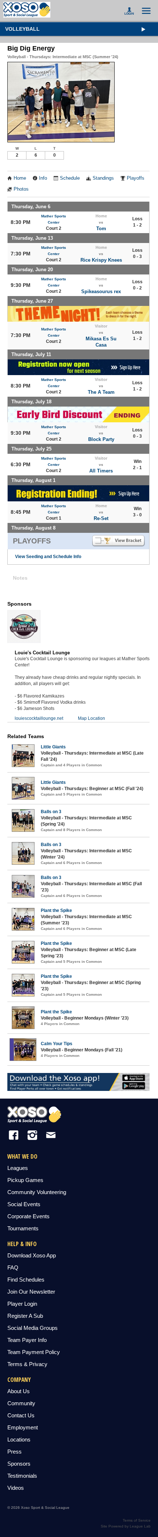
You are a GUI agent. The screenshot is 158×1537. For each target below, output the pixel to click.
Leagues (17, 1168)
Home (20, 178)
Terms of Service (137, 1520)
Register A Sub (25, 1316)
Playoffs (135, 178)
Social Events (23, 1204)
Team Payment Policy (33, 1352)
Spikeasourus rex (101, 291)
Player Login (22, 1304)
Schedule (70, 178)
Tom (101, 228)
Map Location (91, 718)
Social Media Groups (32, 1328)
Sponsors (18, 1464)
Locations (18, 1439)
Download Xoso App (31, 1255)
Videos (15, 1488)
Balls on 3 (51, 811)
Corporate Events (28, 1216)
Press (14, 1451)
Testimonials (22, 1476)
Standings (103, 178)
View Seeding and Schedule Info (48, 556)
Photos (21, 189)
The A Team (101, 392)
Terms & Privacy (27, 1364)
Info (43, 178)
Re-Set (101, 518)
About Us (18, 1391)
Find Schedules (25, 1279)
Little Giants (53, 746)
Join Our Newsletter (31, 1292)
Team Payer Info (27, 1340)
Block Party (101, 439)
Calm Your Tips (56, 1043)
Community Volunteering (36, 1192)
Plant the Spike (56, 910)
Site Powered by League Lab (126, 1526)
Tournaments (23, 1228)
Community (21, 1403)
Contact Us (21, 1415)
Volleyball (22, 29)
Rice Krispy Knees (101, 260)
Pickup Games (25, 1180)
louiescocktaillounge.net (39, 718)
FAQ (12, 1267)
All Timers (101, 471)
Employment (22, 1427)
